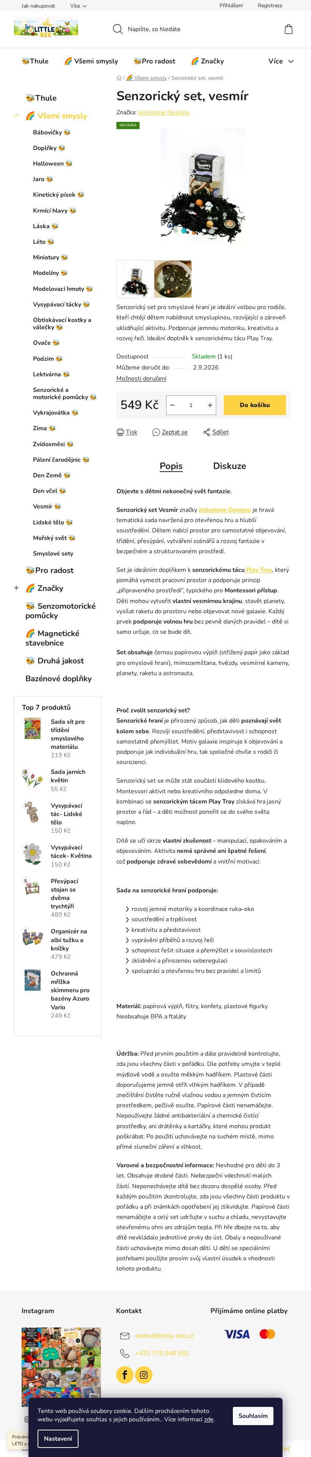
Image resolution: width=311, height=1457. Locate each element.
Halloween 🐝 (53, 163)
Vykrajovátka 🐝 (56, 413)
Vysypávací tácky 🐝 (61, 304)
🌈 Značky (44, 588)
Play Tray (259, 570)
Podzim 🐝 (48, 359)
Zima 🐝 (44, 428)
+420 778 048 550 (162, 1353)
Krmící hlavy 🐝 (55, 211)
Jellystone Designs (164, 112)
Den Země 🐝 (52, 475)
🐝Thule (41, 98)
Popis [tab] (171, 466)
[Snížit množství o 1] (172, 405)
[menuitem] (35, 61)
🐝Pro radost (49, 570)
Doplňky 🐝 (49, 148)
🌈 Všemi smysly (56, 115)
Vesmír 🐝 (47, 506)
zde (209, 1419)
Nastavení (58, 1439)
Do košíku (255, 405)
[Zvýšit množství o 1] (210, 405)
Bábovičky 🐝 (52, 132)
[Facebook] (125, 1375)
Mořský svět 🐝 (54, 538)
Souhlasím (253, 1416)
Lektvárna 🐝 (51, 374)
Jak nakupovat (38, 5)
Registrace (270, 5)
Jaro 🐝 (43, 179)
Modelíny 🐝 (50, 273)
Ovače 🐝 (46, 343)
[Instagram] (143, 1375)
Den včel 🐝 (49, 491)
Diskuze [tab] (229, 466)
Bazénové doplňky (58, 678)
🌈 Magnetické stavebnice (52, 638)
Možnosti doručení (141, 378)
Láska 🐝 (46, 226)
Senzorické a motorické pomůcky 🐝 (65, 393)
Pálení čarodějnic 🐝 (61, 460)
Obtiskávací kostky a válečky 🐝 (62, 323)
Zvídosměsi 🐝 (53, 444)
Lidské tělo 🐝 (53, 522)
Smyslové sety (53, 553)
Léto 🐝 (44, 242)
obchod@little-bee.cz (164, 1336)
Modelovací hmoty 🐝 (63, 289)
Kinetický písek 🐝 (59, 195)
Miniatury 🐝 (50, 257)
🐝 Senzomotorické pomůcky (60, 611)
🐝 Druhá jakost (54, 660)
